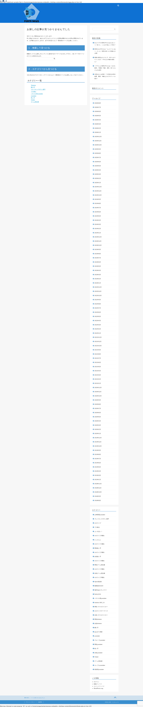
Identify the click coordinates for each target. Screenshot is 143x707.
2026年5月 (98, 115)
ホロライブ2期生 (100, 552)
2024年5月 (98, 216)
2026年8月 (98, 103)
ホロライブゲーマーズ (101, 611)
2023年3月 (98, 274)
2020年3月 (98, 425)
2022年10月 (98, 295)
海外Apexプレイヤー (101, 590)
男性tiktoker (98, 619)
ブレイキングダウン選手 (38, 89)
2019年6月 (98, 462)
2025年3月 (98, 174)
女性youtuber (99, 652)
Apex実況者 (98, 581)
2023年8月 (98, 253)
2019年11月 (98, 442)
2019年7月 (98, 458)
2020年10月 (98, 396)
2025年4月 (98, 170)
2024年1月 (98, 232)
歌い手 (33, 97)
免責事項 (40, 702)
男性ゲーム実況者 (100, 565)
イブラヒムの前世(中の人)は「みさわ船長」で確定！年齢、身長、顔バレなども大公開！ (105, 68)
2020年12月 (98, 387)
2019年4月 (98, 471)
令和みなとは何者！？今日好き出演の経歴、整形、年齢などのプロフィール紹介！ (105, 76)
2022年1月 (98, 333)
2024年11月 (98, 191)
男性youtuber (99, 644)
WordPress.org (98, 688)
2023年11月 (98, 241)
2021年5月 (98, 366)
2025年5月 (98, 165)
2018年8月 (98, 500)
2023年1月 (98, 283)
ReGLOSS (98, 594)
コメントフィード (99, 686)
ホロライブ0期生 (100, 535)
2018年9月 (98, 496)
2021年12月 (98, 337)
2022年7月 (98, 308)
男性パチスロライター (101, 606)
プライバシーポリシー (31, 702)
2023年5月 (98, 266)
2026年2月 (98, 128)
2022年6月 (98, 312)
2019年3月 (98, 475)
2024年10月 (98, 195)
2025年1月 (98, 182)
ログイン (96, 681)
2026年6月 (98, 111)
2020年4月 (98, 421)
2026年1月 (98, 132)
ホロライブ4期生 (100, 569)
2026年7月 (98, 107)
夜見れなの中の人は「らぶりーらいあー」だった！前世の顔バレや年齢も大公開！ (105, 51)
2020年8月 (98, 404)
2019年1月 (98, 479)
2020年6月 (98, 412)
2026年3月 (98, 124)
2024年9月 (98, 199)
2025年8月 (98, 153)
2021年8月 (98, 354)
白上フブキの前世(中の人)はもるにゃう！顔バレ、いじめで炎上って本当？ (105, 44)
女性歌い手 (98, 556)
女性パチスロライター (101, 615)
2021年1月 (98, 383)
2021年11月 (98, 341)
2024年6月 (98, 212)
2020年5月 (98, 416)
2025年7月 (98, 157)
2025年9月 (98, 149)
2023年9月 (98, 249)
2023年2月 (98, 278)
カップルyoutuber (100, 665)
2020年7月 (98, 408)
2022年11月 (98, 291)
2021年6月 (98, 362)
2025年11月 (98, 140)
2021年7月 (98, 358)
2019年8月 (98, 454)
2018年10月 (98, 492)
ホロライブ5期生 (100, 577)
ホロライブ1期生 (100, 544)
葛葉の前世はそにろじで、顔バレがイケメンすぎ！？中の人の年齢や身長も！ (105, 59)
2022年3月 (98, 324)
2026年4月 (98, 120)
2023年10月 (98, 245)
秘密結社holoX (99, 585)
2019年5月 (98, 467)
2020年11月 (98, 391)
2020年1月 (98, 433)
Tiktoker (33, 85)
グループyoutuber (100, 640)
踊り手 (33, 87)
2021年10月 (98, 345)
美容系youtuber (99, 669)
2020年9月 (98, 400)
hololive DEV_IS (100, 602)
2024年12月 (98, 186)
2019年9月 (98, 450)
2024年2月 (98, 228)
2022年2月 (98, 329)
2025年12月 (98, 136)
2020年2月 (98, 429)
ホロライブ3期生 (100, 560)
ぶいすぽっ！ (98, 531)
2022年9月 (98, 299)
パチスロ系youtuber (37, 93)
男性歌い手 (98, 548)
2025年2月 (98, 178)
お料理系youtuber (100, 514)
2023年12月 (98, 237)
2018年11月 (98, 488)
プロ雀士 (33, 91)
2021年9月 (98, 350)
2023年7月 (98, 258)
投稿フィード (98, 684)
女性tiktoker (98, 623)
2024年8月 (98, 203)
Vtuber (33, 100)
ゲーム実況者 (35, 102)
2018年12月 (98, 483)
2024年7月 (98, 207)
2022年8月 (98, 304)
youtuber (33, 96)
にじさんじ (98, 540)
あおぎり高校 (98, 632)
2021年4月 (98, 370)
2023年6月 (98, 262)
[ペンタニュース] (32, 21)
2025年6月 (98, 161)
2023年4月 (98, 270)
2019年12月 (98, 437)
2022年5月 (98, 316)
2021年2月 (98, 379)
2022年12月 (98, 287)
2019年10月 (98, 446)
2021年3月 (98, 375)
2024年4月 (98, 220)
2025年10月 (98, 145)
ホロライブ (98, 523)
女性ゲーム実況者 (100, 573)
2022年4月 (98, 320)
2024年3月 (98, 224)
